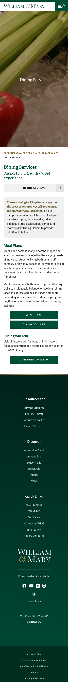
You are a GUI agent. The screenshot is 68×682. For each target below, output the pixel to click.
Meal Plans (34, 315)
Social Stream (34, 601)
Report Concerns (34, 535)
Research (34, 469)
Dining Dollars (34, 324)
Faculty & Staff (34, 414)
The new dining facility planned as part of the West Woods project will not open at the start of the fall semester (32, 207)
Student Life (34, 462)
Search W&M (34, 505)
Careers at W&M (34, 523)
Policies (34, 672)
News (34, 481)
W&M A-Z (34, 511)
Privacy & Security (34, 678)
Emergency (34, 529)
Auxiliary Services (46, 153)
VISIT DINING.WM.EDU (34, 359)
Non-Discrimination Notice (34, 666)
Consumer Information (34, 660)
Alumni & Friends (34, 426)
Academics (34, 456)
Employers (34, 517)
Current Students (34, 408)
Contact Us (34, 621)
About (34, 475)
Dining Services (34, 79)
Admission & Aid (34, 450)
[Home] (24, 6)
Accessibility (34, 654)
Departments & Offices (18, 153)
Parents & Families (34, 420)
